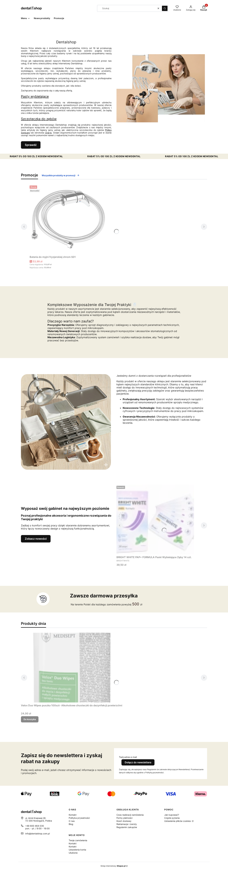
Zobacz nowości (36, 538)
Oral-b (48, 132)
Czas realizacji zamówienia (130, 814)
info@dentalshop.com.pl (37, 833)
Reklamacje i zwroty (126, 824)
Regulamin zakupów (126, 827)
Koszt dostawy (123, 821)
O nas (72, 821)
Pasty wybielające (35, 96)
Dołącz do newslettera (138, 762)
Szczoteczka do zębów (39, 119)
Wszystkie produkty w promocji (58, 175)
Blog (71, 824)
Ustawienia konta (77, 849)
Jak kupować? (171, 814)
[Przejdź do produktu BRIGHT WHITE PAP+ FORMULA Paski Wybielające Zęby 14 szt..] (155, 519)
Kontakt (72, 814)
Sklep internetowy (113, 866)
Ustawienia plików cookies (177, 821)
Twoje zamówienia (78, 840)
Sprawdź (31, 144)
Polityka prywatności (79, 818)
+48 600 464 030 (34, 825)
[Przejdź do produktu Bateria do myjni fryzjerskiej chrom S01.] (68, 219)
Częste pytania (172, 818)
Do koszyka (30, 719)
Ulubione (73, 852)
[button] (165, 8)
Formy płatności (124, 818)
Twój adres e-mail (128, 757)
